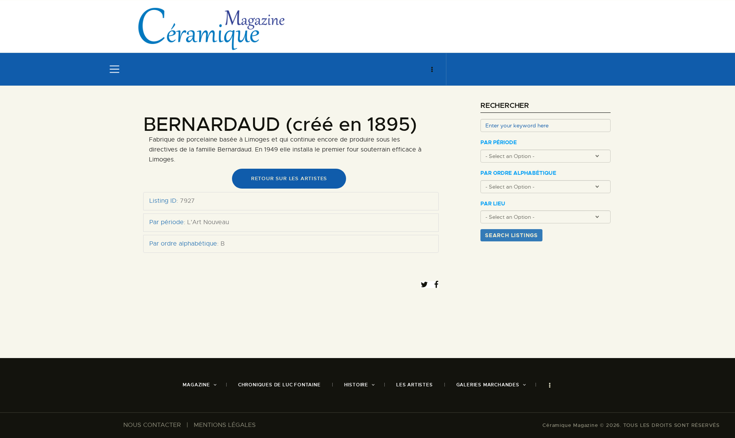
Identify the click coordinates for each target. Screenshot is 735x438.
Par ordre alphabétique (518, 173)
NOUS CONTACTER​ (152, 425)
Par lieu (492, 203)
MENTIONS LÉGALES (225, 425)
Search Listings (511, 235)
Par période (498, 142)
